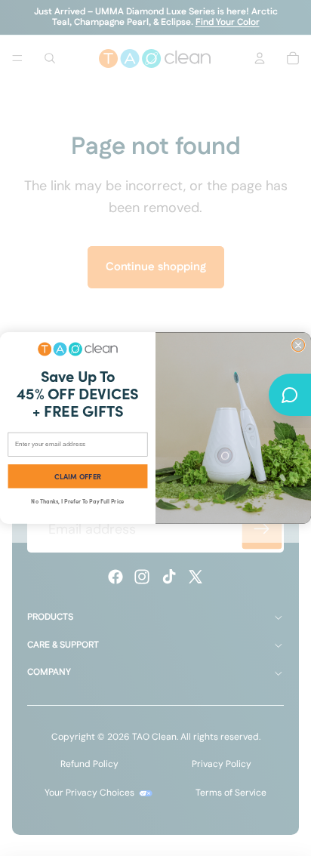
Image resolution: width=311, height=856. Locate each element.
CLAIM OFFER (77, 476)
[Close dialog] (298, 345)
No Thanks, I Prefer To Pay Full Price (77, 501)
